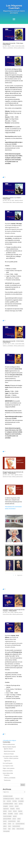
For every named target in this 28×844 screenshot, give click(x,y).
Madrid (4, 813)
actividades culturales (7, 796)
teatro (9, 826)
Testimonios (7, 780)
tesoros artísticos (16, 826)
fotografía (12, 808)
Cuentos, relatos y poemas (11, 758)
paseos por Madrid (7, 818)
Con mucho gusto (7, 763)
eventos (16, 806)
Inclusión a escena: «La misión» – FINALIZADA (12, 198)
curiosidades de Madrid (8, 803)
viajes (9, 828)
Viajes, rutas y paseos (8, 768)
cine (4, 801)
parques (15, 816)
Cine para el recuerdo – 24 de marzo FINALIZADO (13, 341)
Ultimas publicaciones (19, 48)
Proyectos (6, 775)
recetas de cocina (11, 821)
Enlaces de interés (8, 771)
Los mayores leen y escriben (10, 756)
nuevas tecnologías (7, 816)
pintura (14, 818)
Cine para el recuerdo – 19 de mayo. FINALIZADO (13, 44)
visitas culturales (20, 828)
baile (22, 798)
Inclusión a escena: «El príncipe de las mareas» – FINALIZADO (13, 610)
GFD (6, 46)
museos (16, 813)
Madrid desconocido (9, 751)
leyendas (20, 811)
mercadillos (10, 813)
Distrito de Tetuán (7, 476)
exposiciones (6, 808)
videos (13, 828)
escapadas (5, 806)
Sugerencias (7, 761)
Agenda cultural (19, 200)
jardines (5, 811)
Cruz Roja (15, 801)
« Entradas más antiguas (9, 740)
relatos (4, 823)
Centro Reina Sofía (19, 46)
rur (13, 823)
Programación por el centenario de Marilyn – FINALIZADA (13, 472)
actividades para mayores (8, 798)
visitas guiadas (6, 831)
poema (19, 818)
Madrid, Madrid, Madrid (9, 747)
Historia (17, 808)
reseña (9, 823)
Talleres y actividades (8, 48)
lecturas (15, 811)
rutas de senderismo (20, 823)
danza (16, 803)
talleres (4, 826)
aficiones (17, 798)
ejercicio (20, 803)
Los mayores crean (8, 766)
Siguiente (19, 575)
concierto (9, 801)
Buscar (22, 784)
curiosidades (20, 801)
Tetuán (4, 828)
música (21, 813)
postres (4, 821)
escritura (11, 806)
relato (18, 821)
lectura (9, 811)
